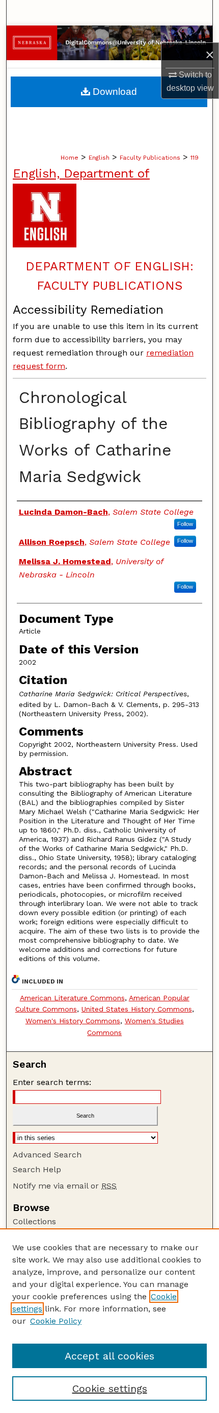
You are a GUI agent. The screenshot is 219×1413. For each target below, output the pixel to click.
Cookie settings (109, 1388)
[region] (109, 1320)
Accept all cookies (109, 1356)
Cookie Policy (55, 1321)
